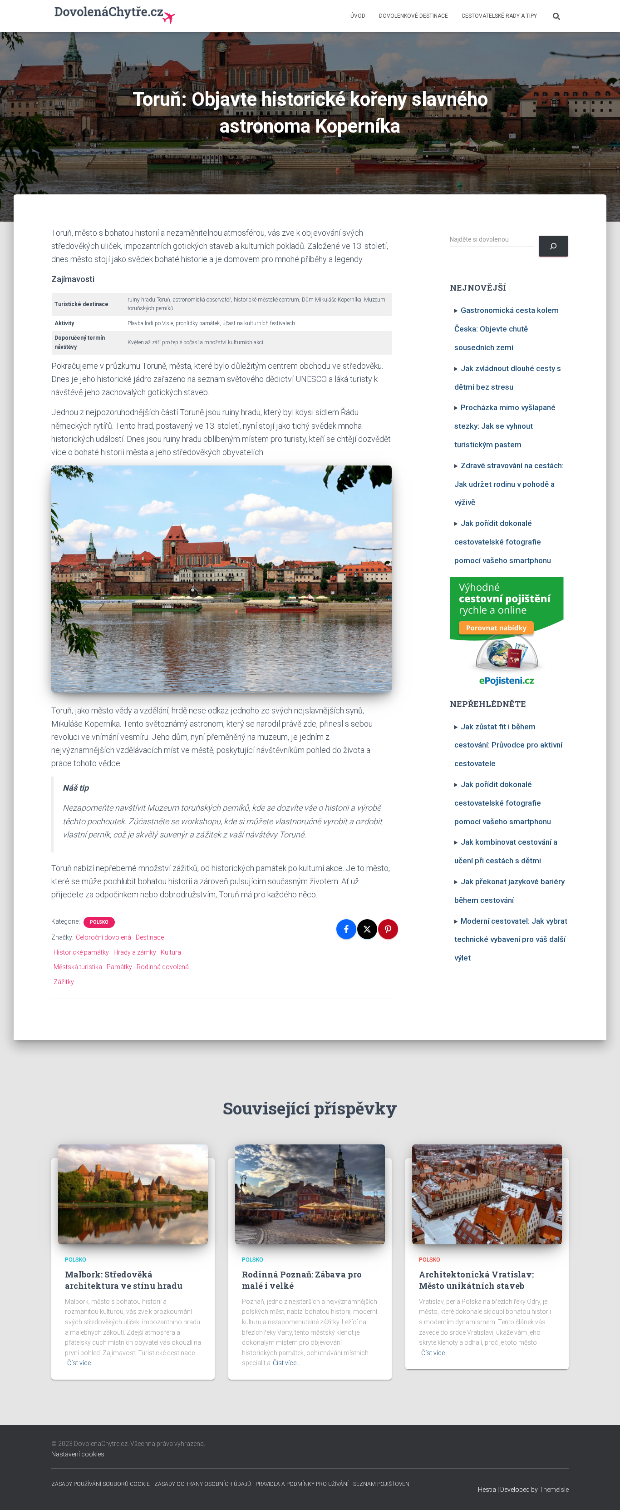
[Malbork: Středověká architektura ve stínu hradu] (133, 1194)
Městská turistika (78, 966)
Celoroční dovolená (103, 937)
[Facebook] (346, 929)
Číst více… (81, 1362)
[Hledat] (553, 246)
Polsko (99, 922)
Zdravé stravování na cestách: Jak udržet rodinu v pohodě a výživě (509, 484)
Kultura (171, 952)
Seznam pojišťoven (381, 1484)
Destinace (150, 937)
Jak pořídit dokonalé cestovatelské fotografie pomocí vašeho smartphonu (502, 542)
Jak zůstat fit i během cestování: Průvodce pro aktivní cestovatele (508, 745)
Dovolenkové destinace (413, 16)
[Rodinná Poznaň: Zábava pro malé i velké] (310, 1194)
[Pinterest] (388, 929)
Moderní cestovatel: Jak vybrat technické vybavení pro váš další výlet (511, 939)
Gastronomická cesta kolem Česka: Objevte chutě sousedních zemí (506, 329)
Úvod (357, 16)
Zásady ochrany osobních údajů (202, 1484)
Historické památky (81, 952)
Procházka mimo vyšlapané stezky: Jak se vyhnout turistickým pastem (505, 426)
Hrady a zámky (134, 952)
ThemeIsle (554, 1489)
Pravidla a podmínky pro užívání (302, 1484)
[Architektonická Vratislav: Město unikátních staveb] (487, 1194)
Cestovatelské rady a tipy (499, 16)
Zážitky (64, 981)
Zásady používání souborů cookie (100, 1484)
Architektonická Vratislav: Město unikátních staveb (476, 1280)
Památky (119, 966)
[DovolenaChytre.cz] (115, 16)
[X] (367, 929)
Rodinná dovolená (163, 966)
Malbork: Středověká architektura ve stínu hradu (123, 1280)
